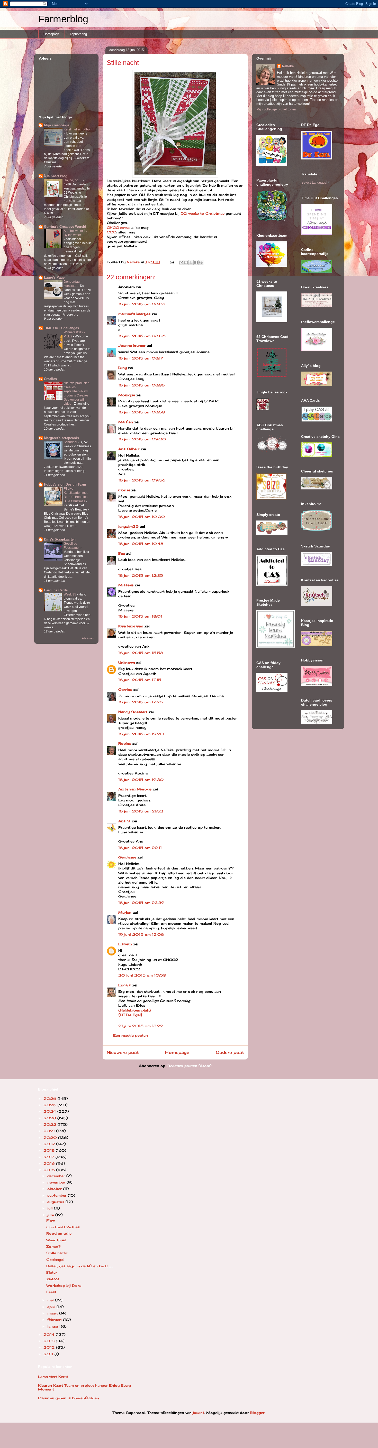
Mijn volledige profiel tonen (276, 109)
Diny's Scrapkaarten (60, 539)
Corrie (124, 490)
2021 (49, 1131)
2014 (49, 1334)
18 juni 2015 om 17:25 (140, 702)
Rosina (124, 743)
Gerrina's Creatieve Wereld (65, 227)
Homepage (51, 34)
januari (54, 1326)
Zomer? (53, 1246)
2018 (49, 1150)
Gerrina (125, 689)
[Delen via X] (191, 262)
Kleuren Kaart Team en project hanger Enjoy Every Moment (84, 1387)
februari (55, 1320)
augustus (56, 1202)
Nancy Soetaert (132, 712)
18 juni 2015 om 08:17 (140, 358)
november (57, 1182)
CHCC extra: (118, 227)
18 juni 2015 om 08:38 (141, 385)
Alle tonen (88, 638)
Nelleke (288, 66)
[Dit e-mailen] (181, 262)
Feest (51, 1292)
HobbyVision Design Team (65, 484)
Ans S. (124, 821)
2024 (50, 1111)
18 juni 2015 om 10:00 (141, 517)
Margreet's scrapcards (61, 438)
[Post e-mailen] (172, 262)
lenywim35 (128, 526)
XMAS (52, 1279)
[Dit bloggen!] (186, 262)
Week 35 (70, 594)
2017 (49, 1157)
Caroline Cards (56, 590)
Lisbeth (125, 944)
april (52, 1307)
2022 (50, 1124)
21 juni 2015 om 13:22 (140, 1026)
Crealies (50, 379)
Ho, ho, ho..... (73, 180)
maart (53, 1313)
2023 (50, 1118)
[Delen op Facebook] (196, 262)
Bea (121, 553)
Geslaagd (55, 1259)
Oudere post (230, 1052)
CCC (111, 232)
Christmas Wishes (63, 1227)
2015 (49, 1170)
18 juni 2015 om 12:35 (140, 575)
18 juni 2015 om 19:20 (141, 734)
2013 (49, 1341)
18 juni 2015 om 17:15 (139, 680)
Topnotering (78, 34)
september (57, 1195)
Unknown (126, 662)
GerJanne (127, 857)
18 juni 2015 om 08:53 (141, 412)
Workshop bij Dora (63, 1285)
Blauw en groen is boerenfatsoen (68, 1398)
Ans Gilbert (129, 449)
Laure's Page (54, 277)
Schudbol (71, 442)
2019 (49, 1144)
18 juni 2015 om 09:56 (141, 480)
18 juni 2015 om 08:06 (142, 336)
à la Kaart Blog (55, 176)
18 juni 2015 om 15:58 (140, 653)
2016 (49, 1163)
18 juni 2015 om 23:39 (141, 903)
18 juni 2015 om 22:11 (140, 848)
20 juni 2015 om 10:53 (142, 975)
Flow (50, 1220)
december (56, 1176)
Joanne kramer (132, 345)
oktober (55, 1189)
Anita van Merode (134, 789)
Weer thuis (56, 1240)
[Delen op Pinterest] (200, 262)
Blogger (257, 1413)
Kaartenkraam (130, 626)
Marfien (125, 422)
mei (51, 1300)
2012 (49, 1347)
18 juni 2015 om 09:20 (142, 439)
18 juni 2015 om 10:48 (140, 544)
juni (51, 1215)
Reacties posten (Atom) (189, 1066)
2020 (50, 1137)
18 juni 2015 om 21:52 (140, 811)
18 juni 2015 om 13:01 (140, 616)
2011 (49, 1354)
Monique (126, 395)
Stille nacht (57, 1253)
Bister (51, 1272)
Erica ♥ (124, 985)
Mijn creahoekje (56, 125)
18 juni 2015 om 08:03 (141, 304)
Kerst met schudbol (77, 129)
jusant (198, 1413)
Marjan (125, 912)
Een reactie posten (130, 1035)
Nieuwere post (123, 1052)
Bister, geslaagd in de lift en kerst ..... (79, 1266)
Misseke (125, 585)
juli (50, 1208)
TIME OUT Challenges (61, 328)
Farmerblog (63, 19)
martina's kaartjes (134, 314)
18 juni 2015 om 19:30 (141, 780)
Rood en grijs (58, 1233)
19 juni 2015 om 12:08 (141, 934)
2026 (50, 1098)
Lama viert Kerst (53, 1377)
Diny (122, 368)
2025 (50, 1105)
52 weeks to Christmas (202, 213)
